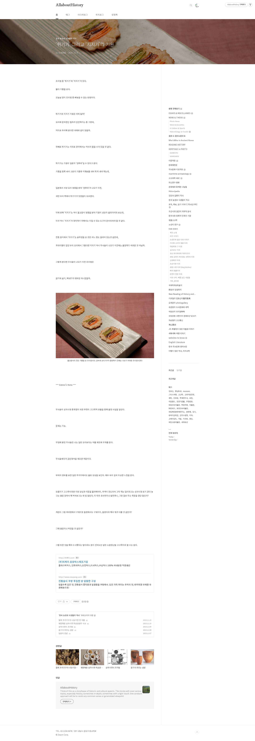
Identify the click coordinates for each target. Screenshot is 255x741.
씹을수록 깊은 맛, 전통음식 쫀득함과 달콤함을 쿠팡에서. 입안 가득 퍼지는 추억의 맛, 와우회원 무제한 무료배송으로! (105, 586)
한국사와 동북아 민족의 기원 (180, 215)
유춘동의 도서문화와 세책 (179, 307)
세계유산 (184, 422)
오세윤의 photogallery (178, 302)
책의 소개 (173, 232)
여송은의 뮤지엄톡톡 (177, 311)
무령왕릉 (189, 401)
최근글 (171, 370)
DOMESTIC (174, 153)
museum (186, 391)
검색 (191, 5)
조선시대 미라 (175, 263)
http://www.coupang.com (70, 577)
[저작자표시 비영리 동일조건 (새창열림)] (85, 602)
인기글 (179, 370)
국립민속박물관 (174, 405)
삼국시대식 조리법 (66, 626)
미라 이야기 (173, 229)
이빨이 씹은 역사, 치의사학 (179, 351)
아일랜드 (172, 401)
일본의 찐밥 (63, 633)
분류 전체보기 (174, 108)
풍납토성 (178, 391)
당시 (194, 412)
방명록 (115, 14)
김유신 (171, 391)
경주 (170, 398)
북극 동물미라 (175, 270)
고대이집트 (173, 418)
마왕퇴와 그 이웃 (176, 246)
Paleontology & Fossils (179, 131)
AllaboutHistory (69, 5)
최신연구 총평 (174, 182)
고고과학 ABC (174, 178)
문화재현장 (173, 165)
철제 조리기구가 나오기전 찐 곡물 (72, 620)
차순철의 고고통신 (176, 320)
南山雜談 (172, 324)
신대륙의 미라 (175, 260)
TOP (197, 732)
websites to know (177, 337)
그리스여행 (173, 394)
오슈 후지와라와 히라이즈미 (180, 253)
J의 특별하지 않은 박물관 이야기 (181, 329)
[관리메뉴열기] (250, 5)
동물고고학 (173, 220)
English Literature (177, 342)
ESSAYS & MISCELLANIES (180, 113)
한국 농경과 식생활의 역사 (69, 615)
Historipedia (174, 191)
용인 (191, 418)
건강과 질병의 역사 (176, 195)
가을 (179, 418)
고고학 (180, 394)
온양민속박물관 (182, 408)
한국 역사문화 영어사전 (178, 346)
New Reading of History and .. (182, 294)
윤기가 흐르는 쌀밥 (66, 630)
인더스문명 (184, 415)
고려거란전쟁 (189, 394)
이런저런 (172, 160)
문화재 (188, 412)
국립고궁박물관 (174, 422)
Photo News (175, 121)
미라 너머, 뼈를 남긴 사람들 (180, 277)
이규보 (185, 418)
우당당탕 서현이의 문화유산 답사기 (182, 316)
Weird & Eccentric (177, 124)
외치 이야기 (174, 236)
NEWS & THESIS (176, 117)
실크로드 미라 (175, 250)
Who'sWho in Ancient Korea (181, 140)
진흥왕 (175, 398)
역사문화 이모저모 (176, 169)
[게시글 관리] (67, 602)
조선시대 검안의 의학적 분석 (180, 211)
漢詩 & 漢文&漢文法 (177, 136)
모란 (191, 398)
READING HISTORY (177, 144)
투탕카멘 (184, 405)
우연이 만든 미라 (176, 274)
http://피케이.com (66, 558)
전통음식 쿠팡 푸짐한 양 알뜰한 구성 (77, 581)
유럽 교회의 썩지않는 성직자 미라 (182, 257)
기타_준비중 (174, 281)
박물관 (191, 405)
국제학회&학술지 (175, 285)
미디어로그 (83, 14)
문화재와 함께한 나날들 (178, 187)
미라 (191, 415)
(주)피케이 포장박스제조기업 (73, 561)
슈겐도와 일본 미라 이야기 (179, 239)
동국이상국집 (173, 415)
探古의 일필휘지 (175, 289)
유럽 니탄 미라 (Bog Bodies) (180, 267)
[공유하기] (63, 602)
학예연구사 (184, 398)
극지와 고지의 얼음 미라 (178, 243)
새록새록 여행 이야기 (177, 333)
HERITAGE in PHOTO (178, 149)
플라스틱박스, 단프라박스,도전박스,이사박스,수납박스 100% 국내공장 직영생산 (94, 565)
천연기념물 (181, 401)
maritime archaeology (179, 173)
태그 (68, 14)
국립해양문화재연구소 (177, 412)
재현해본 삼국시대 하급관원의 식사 (72, 623)
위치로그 (100, 14)
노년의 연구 (173, 224)
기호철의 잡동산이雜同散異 (179, 298)
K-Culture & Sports (177, 128)
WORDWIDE (174, 156)
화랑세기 (172, 408)
